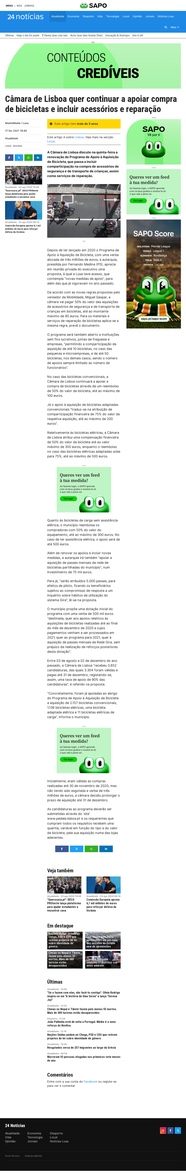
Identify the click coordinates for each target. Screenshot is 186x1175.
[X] (178, 1130)
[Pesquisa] (166, 27)
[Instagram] (163, 1130)
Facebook (90, 1081)
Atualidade (11, 138)
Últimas (54, 982)
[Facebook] (170, 1130)
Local (51, 141)
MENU (9, 6)
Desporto (52, 1018)
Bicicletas (17, 146)
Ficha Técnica (12, 1155)
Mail (19, 6)
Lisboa (8, 146)
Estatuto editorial (33, 1155)
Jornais (29, 6)
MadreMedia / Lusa (17, 123)
